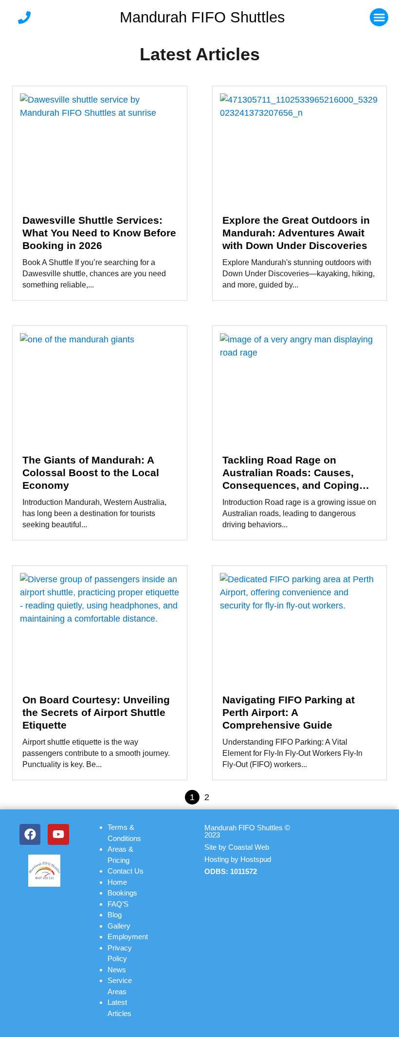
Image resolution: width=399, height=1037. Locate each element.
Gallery (119, 926)
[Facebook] (29, 834)
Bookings (122, 893)
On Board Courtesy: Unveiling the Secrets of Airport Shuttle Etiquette (96, 712)
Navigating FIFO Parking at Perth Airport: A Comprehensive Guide (288, 712)
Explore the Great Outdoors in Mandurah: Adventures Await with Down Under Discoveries (296, 233)
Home (117, 882)
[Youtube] (58, 834)
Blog (115, 915)
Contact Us (126, 871)
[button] (379, 17)
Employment (128, 936)
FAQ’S (118, 904)
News (117, 969)
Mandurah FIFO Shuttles (202, 17)
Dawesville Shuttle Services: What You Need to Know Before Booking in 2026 (99, 233)
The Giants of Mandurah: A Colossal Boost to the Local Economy (90, 472)
